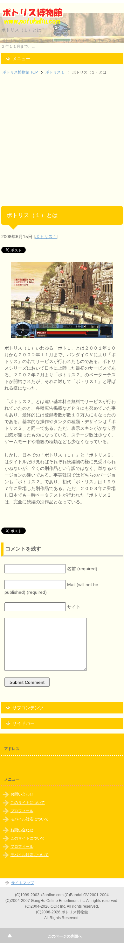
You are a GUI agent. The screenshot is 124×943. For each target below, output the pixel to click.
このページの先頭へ (65, 936)
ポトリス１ (46, 236)
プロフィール (21, 811)
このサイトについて (27, 802)
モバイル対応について (29, 819)
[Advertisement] (62, 144)
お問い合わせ (21, 794)
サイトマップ (22, 883)
